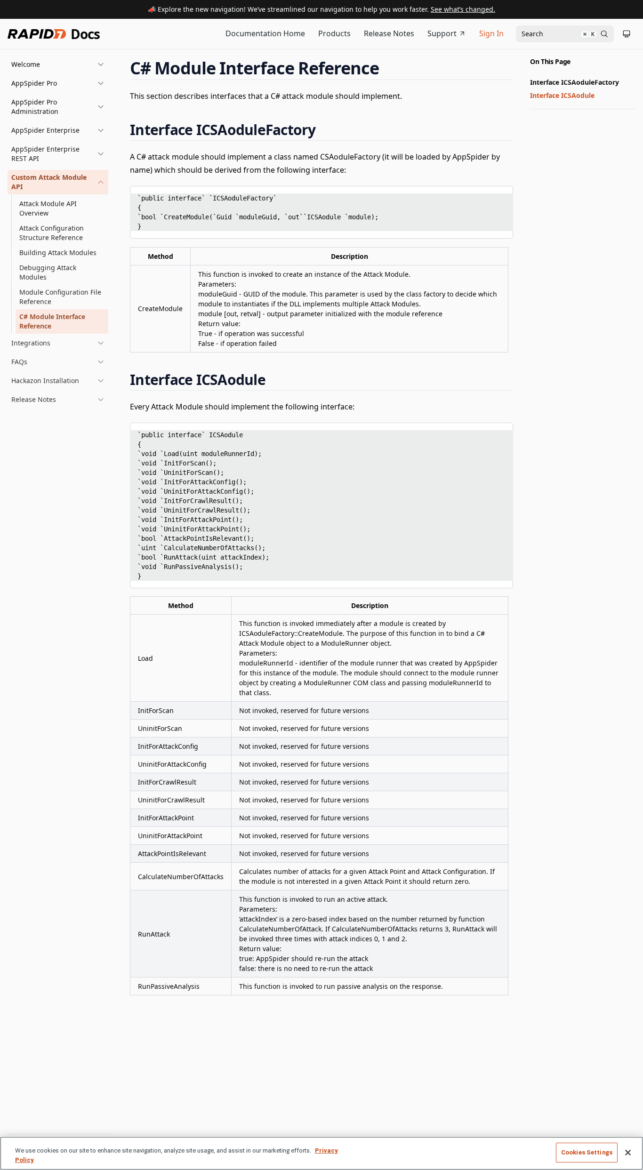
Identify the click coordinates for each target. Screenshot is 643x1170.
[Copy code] (499, 196)
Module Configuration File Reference (60, 297)
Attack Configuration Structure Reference (51, 233)
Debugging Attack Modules (47, 272)
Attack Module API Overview (48, 208)
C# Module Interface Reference (52, 321)
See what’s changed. (463, 9)
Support (442, 33)
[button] (58, 64)
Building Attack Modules (57, 252)
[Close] (628, 1152)
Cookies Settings (586, 1152)
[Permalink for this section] (388, 68)
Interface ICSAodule (562, 95)
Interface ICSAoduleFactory (574, 82)
